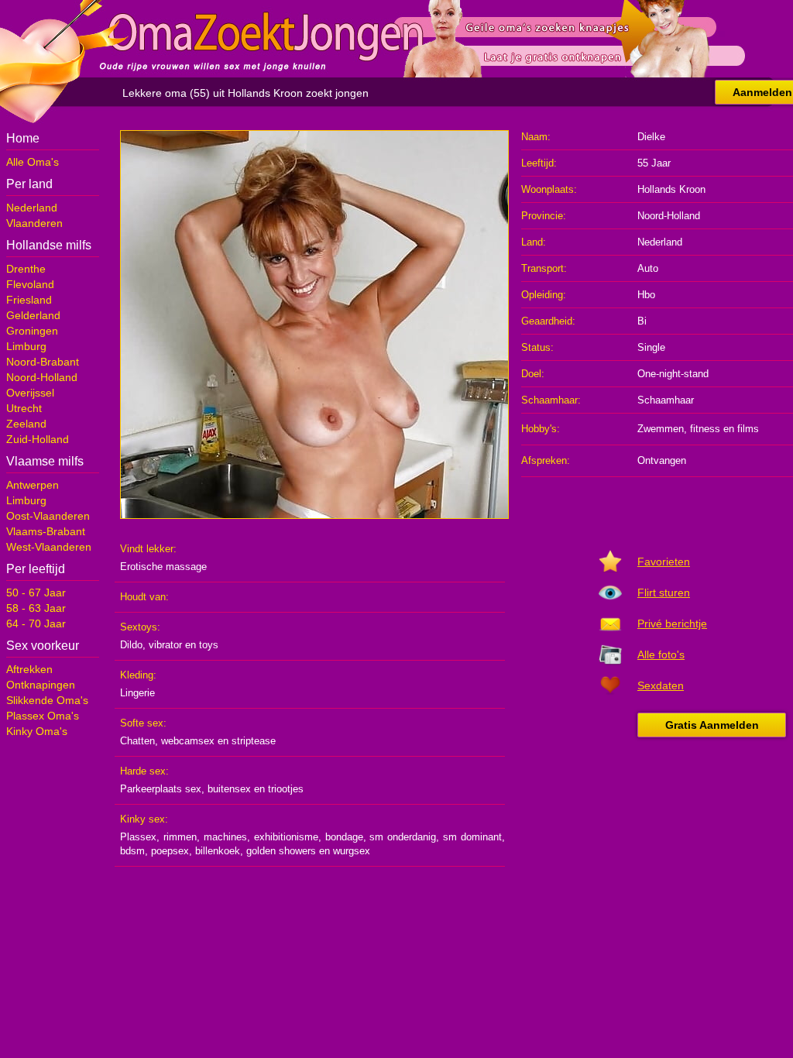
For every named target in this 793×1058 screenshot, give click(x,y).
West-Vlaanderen (48, 547)
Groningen (32, 331)
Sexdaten (660, 685)
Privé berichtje (672, 623)
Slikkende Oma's (47, 700)
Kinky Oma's (36, 731)
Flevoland (30, 284)
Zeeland (26, 423)
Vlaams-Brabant (45, 531)
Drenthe (26, 269)
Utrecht (24, 408)
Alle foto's (661, 654)
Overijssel (30, 392)
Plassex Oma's (42, 715)
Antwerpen (32, 485)
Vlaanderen (34, 223)
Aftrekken (29, 669)
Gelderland (33, 315)
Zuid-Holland (37, 439)
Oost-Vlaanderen (48, 516)
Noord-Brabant (42, 362)
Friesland (29, 300)
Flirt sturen (663, 592)
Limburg (26, 346)
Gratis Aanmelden (712, 725)
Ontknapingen (40, 684)
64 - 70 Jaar (36, 623)
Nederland (31, 207)
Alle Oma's (32, 162)
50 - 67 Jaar (36, 592)
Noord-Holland (41, 377)
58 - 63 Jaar (36, 608)
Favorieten (663, 561)
